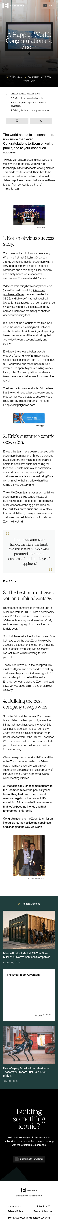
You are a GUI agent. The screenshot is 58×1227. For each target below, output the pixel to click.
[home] (13, 5)
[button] (48, 5)
